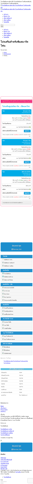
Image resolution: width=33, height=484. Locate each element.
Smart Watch (4, 467)
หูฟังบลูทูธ (3, 457)
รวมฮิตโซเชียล (7, 328)
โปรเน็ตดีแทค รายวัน (6, 429)
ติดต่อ (2, 406)
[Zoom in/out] (5, 481)
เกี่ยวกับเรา (3, 408)
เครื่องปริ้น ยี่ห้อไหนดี (6, 459)
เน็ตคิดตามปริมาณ (8, 276)
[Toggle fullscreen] (4, 481)
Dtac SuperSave (7, 297)
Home (5, 52)
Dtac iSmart (6, 294)
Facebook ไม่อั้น (7, 322)
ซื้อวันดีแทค (7, 350)
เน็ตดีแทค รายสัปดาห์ (9, 262)
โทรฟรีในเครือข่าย (8, 308)
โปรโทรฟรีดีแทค (5, 435)
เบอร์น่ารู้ (3, 411)
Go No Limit (7, 290)
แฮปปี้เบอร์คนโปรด (8, 314)
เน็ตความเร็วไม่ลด (8, 280)
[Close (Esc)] (1, 481)
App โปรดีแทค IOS (8, 336)
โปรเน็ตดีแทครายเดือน (7, 433)
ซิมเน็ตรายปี (4, 468)
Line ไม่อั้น (6, 325)
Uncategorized (7, 54)
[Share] (2, 481)
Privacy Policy (4, 409)
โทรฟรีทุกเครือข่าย (8, 311)
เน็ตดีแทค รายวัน (8, 259)
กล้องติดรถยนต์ (7, 353)
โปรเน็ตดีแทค (7, 273)
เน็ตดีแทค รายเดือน (8, 266)
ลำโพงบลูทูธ (4, 465)
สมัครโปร (27, 131)
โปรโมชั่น (18, 472)
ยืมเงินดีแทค (7, 347)
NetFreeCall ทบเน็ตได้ (9, 287)
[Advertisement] (16, 77)
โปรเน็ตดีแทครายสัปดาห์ (7, 431)
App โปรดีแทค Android (9, 339)
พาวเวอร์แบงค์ (4, 461)
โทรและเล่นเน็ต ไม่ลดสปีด (10, 300)
